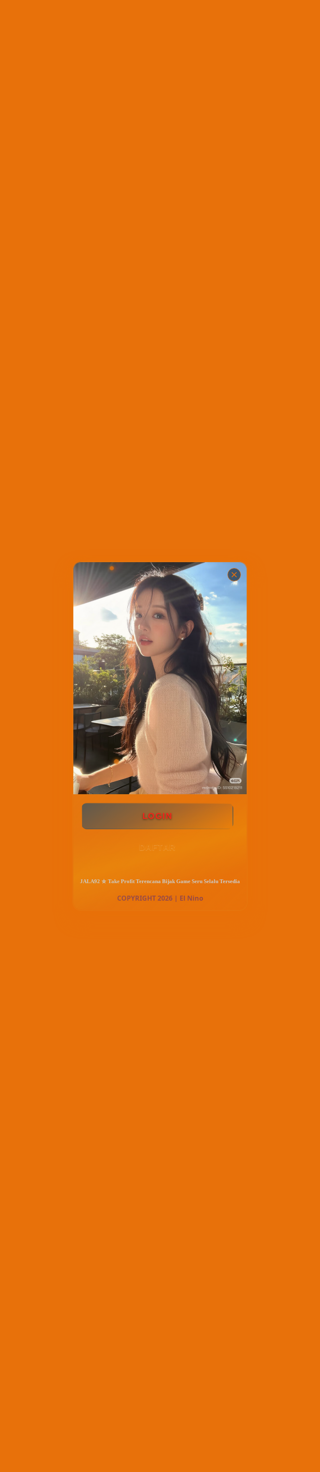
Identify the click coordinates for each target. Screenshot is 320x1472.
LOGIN (157, 816)
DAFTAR (157, 847)
